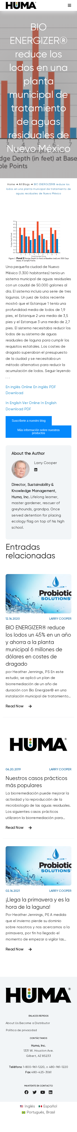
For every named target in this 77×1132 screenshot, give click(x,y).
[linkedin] (50, 1092)
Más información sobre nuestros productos (38, 431)
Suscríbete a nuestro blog (29, 420)
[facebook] (26, 1092)
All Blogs (24, 184)
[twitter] (35, 1092)
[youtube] (42, 1092)
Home (11, 184)
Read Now (15, 706)
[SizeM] (21, 3)
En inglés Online (19, 387)
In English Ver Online (23, 403)
